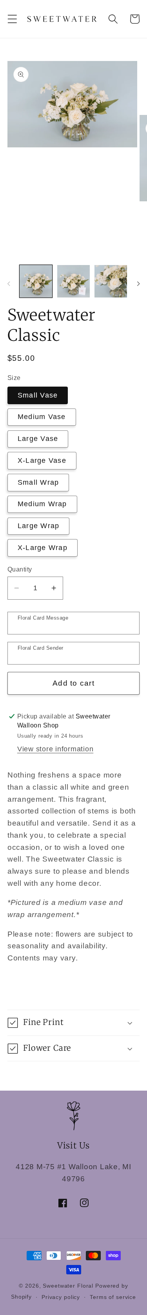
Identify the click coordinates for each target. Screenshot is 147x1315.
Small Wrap (38, 482)
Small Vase (38, 395)
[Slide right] (138, 283)
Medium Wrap (42, 504)
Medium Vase (42, 417)
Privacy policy (61, 1297)
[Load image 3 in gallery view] (110, 281)
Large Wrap (39, 526)
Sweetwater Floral (68, 1286)
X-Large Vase (42, 460)
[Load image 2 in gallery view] (73, 281)
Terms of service (113, 1297)
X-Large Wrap (42, 548)
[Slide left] (8, 283)
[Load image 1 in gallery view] (36, 281)
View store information (55, 749)
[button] (12, 19)
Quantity (19, 569)
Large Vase (38, 439)
